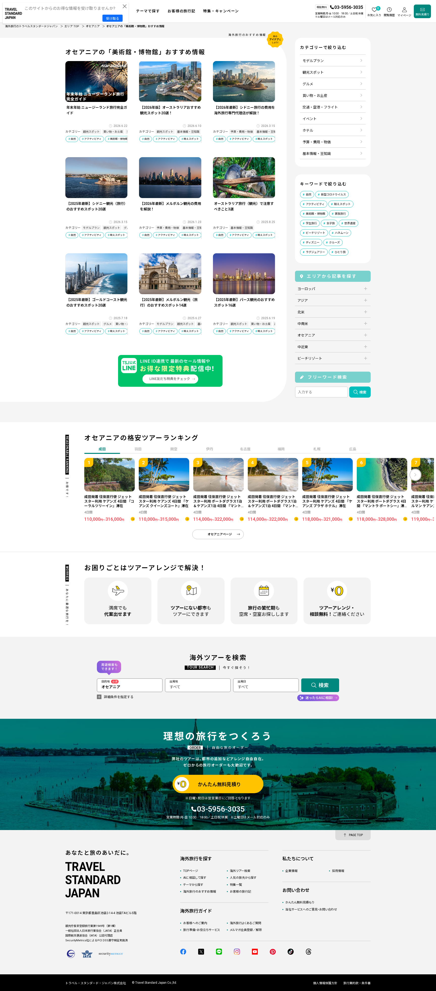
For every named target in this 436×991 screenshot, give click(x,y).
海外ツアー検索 (240, 871)
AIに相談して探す (194, 877)
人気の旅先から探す (243, 877)
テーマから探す (193, 885)
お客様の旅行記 (240, 891)
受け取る (112, 18)
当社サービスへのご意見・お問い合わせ (311, 909)
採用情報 (338, 871)
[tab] (138, 449)
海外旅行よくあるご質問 (245, 923)
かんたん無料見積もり (299, 902)
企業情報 (291, 871)
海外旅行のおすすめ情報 (199, 891)
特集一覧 (236, 885)
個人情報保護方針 (325, 983)
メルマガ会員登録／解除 (246, 930)
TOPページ (190, 871)
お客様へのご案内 (195, 923)
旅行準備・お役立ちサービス (201, 930)
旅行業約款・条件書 (357, 983)
